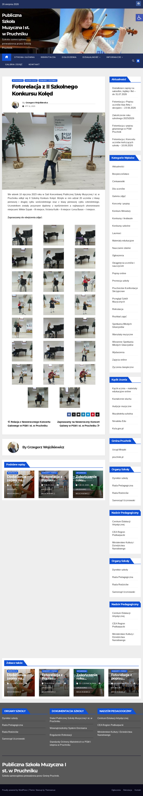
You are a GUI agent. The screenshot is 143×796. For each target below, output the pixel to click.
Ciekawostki (118, 181)
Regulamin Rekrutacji (61, 735)
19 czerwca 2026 (123, 683)
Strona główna (24, 57)
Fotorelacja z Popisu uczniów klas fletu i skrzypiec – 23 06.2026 (124, 105)
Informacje (113, 57)
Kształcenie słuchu (122, 399)
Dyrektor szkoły (120, 478)
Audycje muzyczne (121, 406)
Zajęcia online (119, 360)
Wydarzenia (81, 473)
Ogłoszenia (69, 57)
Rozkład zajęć (119, 316)
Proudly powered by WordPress (15, 790)
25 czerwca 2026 (53, 683)
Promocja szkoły (120, 281)
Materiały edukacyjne (123, 240)
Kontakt (34, 64)
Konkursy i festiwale (48, 80)
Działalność (91, 57)
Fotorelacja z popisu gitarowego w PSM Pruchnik (122, 129)
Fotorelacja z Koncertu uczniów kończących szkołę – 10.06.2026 (123, 142)
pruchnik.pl (117, 457)
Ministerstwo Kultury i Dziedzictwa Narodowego (123, 545)
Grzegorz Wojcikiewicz (37, 102)
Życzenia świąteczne (123, 367)
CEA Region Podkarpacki (110, 725)
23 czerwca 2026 (88, 683)
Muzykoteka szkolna (122, 414)
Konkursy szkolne (121, 226)
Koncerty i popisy (49, 473)
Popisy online (119, 273)
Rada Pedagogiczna (122, 485)
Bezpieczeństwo (120, 174)
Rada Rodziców (120, 493)
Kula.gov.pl (118, 428)
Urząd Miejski (119, 449)
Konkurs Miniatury (121, 211)
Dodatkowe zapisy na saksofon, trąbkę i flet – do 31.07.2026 (124, 91)
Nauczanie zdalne (121, 248)
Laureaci (116, 233)
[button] (139, 17)
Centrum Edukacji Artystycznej (112, 718)
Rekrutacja (48, 57)
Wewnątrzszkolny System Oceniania (68, 728)
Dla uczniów (118, 189)
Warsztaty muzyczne (122, 334)
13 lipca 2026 (16, 683)
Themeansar (50, 790)
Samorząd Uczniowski (123, 500)
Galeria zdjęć (13, 64)
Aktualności (18, 80)
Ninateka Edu (119, 421)
